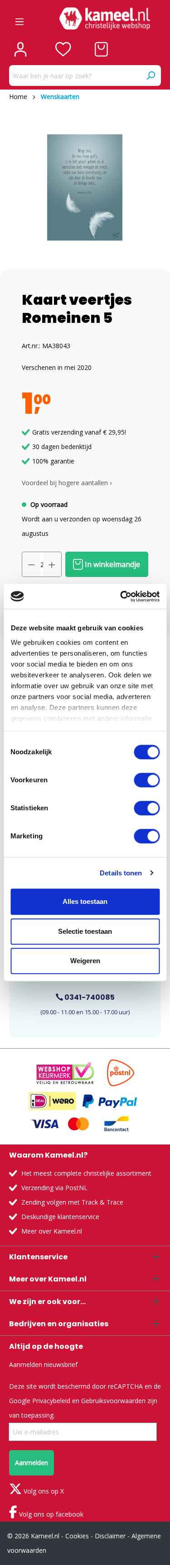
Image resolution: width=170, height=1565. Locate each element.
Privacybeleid (51, 1400)
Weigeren (85, 961)
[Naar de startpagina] (104, 18)
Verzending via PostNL (54, 1187)
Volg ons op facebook (50, 1514)
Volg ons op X (43, 1491)
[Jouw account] (20, 49)
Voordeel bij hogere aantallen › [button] (67, 482)
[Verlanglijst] (63, 49)
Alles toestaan (85, 901)
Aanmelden (31, 1462)
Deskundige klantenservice (60, 1216)
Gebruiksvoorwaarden (113, 1400)
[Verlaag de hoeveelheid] (31, 564)
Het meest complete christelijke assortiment (86, 1173)
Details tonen (121, 873)
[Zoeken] (150, 75)
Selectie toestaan (85, 931)
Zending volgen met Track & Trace (72, 1202)
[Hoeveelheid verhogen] (52, 564)
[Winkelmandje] (101, 49)
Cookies (77, 1536)
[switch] (147, 780)
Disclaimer (110, 1536)
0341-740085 (89, 997)
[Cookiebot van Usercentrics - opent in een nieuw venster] (121, 596)
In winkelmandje (111, 564)
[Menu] (19, 18)
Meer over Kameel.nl (51, 1231)
